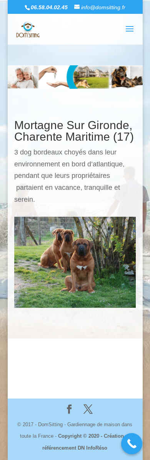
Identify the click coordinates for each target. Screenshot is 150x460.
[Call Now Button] (131, 443)
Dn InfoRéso (109, 366)
